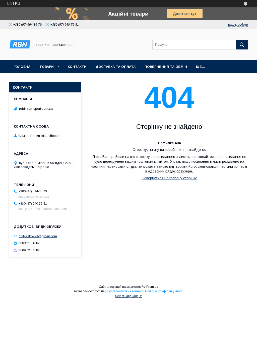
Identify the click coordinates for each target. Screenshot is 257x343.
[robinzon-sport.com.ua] (19, 54)
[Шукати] (242, 44)
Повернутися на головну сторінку (169, 178)
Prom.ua (152, 287)
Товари (46, 67)
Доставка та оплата (116, 67)
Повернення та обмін (166, 67)
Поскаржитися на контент (125, 291)
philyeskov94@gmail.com (38, 236)
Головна (22, 67)
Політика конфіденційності (164, 291)
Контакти (77, 67)
